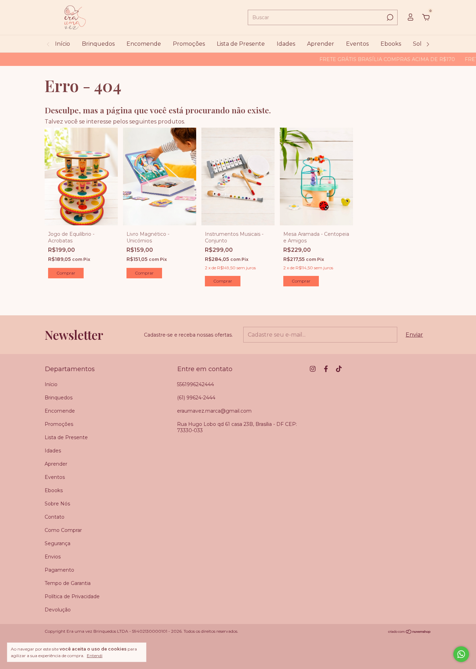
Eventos (357, 43)
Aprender (320, 43)
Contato (54, 517)
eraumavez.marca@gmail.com (214, 411)
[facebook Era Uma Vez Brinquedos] (326, 369)
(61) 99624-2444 (196, 397)
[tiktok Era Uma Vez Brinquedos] (339, 369)
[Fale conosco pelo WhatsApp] (461, 654)
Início (62, 43)
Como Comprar (63, 530)
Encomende (143, 43)
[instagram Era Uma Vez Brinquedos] (312, 369)
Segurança (57, 543)
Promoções (189, 43)
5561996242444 (195, 384)
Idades (286, 43)
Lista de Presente (241, 43)
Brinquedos (98, 43)
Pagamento (59, 570)
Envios (53, 557)
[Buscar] (389, 17)
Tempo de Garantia (68, 583)
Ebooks (391, 43)
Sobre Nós (57, 504)
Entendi (94, 655)
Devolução (58, 610)
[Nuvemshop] (409, 632)
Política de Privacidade (72, 596)
